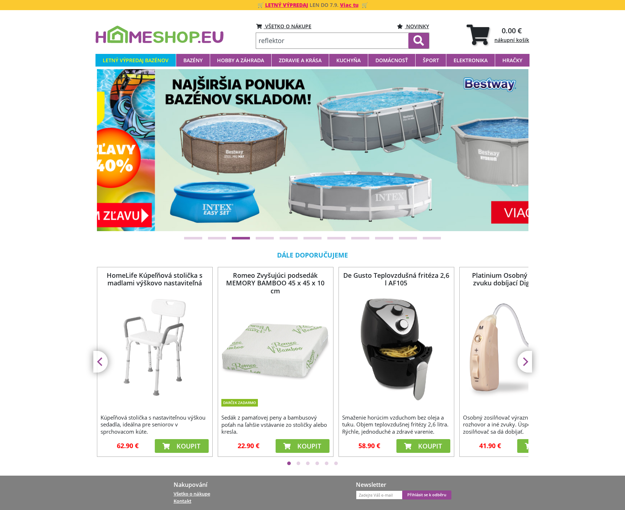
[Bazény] (313, 150)
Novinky (417, 26)
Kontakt (182, 501)
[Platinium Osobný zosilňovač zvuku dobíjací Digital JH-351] (516, 349)
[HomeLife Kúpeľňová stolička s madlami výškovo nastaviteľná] (154, 349)
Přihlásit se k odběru (426, 494)
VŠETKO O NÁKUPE (287, 26)
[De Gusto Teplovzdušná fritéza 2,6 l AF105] (396, 349)
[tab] (498, 34)
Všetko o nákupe (192, 493)
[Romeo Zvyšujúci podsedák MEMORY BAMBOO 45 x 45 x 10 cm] (275, 345)
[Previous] (111, 150)
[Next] (514, 150)
